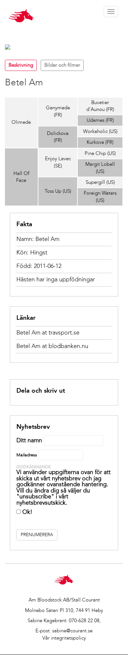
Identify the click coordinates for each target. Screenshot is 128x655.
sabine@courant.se (72, 631)
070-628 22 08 (84, 620)
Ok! (26, 511)
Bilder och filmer (62, 65)
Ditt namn (29, 440)
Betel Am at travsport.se (47, 332)
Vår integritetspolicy (64, 638)
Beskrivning (21, 65)
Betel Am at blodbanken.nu (52, 346)
